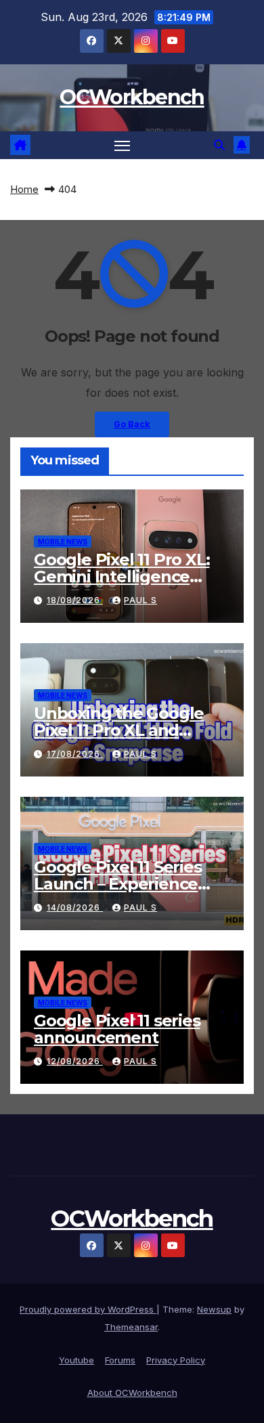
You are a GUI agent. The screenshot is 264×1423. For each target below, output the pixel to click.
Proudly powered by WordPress (88, 1309)
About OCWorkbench (132, 1392)
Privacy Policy (175, 1360)
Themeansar (131, 1326)
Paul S (140, 600)
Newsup (214, 1309)
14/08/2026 (75, 907)
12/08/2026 (75, 1061)
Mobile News (62, 542)
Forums (120, 1360)
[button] (219, 145)
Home (24, 189)
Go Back (132, 424)
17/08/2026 (75, 754)
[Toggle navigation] (122, 145)
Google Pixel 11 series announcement (117, 1029)
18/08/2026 (75, 600)
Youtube (76, 1360)
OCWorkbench (132, 97)
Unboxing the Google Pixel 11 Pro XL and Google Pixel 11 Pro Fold (127, 730)
